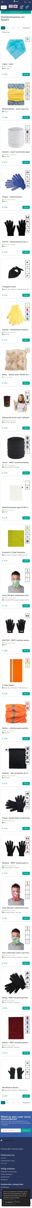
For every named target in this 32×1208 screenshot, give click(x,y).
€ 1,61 (4, 1008)
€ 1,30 (4, 473)
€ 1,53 (4, 383)
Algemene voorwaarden (9, 1171)
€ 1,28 (4, 252)
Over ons (4, 1163)
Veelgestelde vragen (8, 1161)
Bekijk (26, 74)
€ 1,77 (4, 1053)
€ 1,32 (4, 295)
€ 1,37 (4, 340)
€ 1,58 (4, 428)
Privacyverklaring (6, 1174)
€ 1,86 (4, 651)
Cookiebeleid (5, 1177)
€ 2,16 (4, 694)
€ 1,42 (4, 828)
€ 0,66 (4, 207)
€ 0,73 (4, 162)
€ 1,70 (4, 518)
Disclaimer (4, 1179)
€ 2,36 (4, 963)
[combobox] (4, 7)
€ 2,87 (4, 1096)
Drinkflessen (5, 1187)
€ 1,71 (4, 606)
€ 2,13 (4, 783)
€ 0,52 (4, 74)
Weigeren (17, 1201)
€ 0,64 (4, 117)
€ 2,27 (4, 918)
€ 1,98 (4, 739)
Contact (3, 1158)
